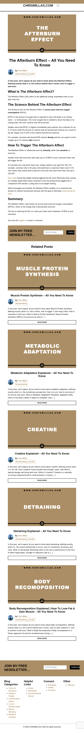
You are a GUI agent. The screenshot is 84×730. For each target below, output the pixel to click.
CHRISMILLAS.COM (38, 5)
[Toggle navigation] (58, 5)
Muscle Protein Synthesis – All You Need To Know (42, 295)
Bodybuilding (21, 74)
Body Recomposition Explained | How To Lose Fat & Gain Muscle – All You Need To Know (42, 610)
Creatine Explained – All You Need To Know (42, 453)
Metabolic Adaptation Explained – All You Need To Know (42, 374)
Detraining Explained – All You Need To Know (42, 531)
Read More (42, 322)
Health (31, 74)
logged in (22, 220)
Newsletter (32, 691)
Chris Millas (22, 70)
